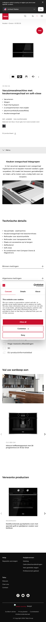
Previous (1, 434)
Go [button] (41, 9)
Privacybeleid (22, 611)
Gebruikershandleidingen (32, 564)
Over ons (5, 584)
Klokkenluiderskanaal (23, 614)
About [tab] (37, 291)
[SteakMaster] (23, 502)
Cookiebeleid (34, 611)
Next (38, 77)
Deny (23, 335)
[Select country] (29, 16)
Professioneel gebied (31, 571)
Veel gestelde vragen (31, 567)
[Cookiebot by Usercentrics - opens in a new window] (33, 285)
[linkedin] (28, 595)
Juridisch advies (10, 611)
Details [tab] (23, 291)
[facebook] (18, 595)
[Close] (42, 2)
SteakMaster (11, 521)
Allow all (23, 322)
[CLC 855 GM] (23, 423)
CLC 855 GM (10, 442)
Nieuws (5, 581)
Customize (22, 329)
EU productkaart (8, 133)
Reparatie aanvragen (10, 561)
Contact (5, 587)
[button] (19, 9)
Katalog (26, 561)
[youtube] (23, 595)
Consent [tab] (8, 291)
